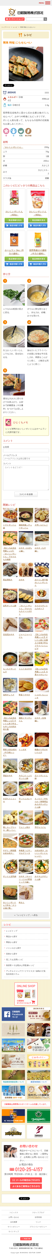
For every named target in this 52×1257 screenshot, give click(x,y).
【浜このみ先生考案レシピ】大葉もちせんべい (41, 672)
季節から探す (11, 942)
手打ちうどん (40, 827)
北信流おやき (8, 634)
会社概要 (13, 1222)
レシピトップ (11, 931)
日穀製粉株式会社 (26, 12)
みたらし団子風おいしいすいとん (41, 582)
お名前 (6, 447)
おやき (21, 580)
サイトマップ (14, 1232)
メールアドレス (10, 455)
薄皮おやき (7, 776)
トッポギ (22, 749)
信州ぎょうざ (8, 695)
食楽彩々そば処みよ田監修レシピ (20, 965)
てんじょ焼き (24, 827)
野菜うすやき (24, 695)
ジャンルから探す (13, 948)
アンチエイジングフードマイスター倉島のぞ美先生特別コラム (25, 972)
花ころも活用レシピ (14, 959)
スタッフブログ (38, 1212)
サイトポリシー (14, 1227)
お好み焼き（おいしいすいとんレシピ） (41, 853)
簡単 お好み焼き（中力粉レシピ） (10, 752)
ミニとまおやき (25, 669)
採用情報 (38, 1217)
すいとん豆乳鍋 (9, 876)
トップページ (5, 27)
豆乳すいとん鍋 (9, 606)
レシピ (15, 27)
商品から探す (11, 936)
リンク (38, 1222)
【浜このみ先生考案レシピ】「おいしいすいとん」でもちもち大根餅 (9, 553)
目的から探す (11, 954)
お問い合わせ (14, 1217)
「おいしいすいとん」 (13, 147)
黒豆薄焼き (7, 580)
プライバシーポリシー (38, 1227)
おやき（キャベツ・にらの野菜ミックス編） (25, 879)
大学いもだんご (41, 525)
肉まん (21, 902)
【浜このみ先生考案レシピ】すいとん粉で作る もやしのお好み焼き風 (10, 723)
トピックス (13, 1212)
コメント (7, 463)
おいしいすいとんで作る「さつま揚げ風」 (9, 905)
